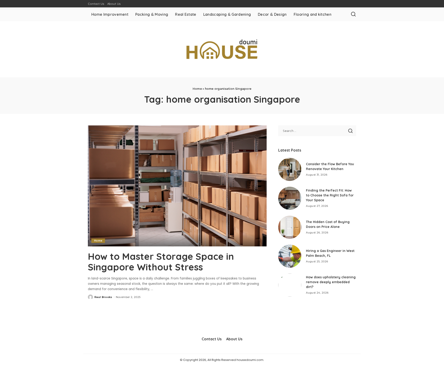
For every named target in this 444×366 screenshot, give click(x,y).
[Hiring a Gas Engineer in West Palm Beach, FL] (289, 256)
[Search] (353, 14)
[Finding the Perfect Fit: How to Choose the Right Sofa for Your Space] (289, 198)
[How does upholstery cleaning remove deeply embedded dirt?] (289, 285)
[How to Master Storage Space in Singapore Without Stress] (177, 185)
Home (197, 88)
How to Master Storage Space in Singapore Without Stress (161, 262)
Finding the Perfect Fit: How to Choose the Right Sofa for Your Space (330, 195)
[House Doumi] (222, 49)
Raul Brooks (103, 297)
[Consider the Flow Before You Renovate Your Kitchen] (289, 169)
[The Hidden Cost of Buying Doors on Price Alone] (289, 227)
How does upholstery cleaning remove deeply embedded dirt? (331, 282)
